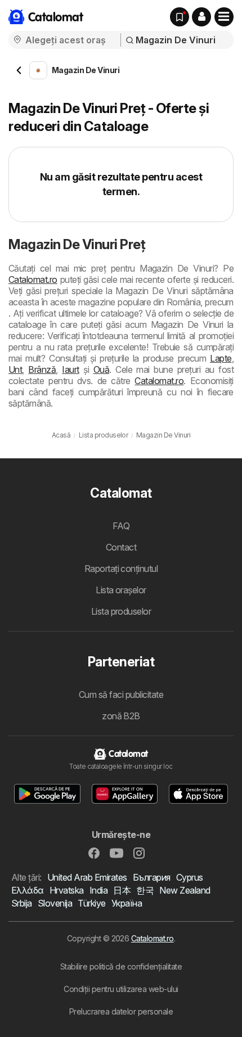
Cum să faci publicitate (121, 694)
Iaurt (70, 369)
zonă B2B (121, 716)
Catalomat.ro (32, 279)
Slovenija (55, 903)
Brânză (42, 369)
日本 (122, 890)
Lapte (220, 358)
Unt (15, 369)
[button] (201, 16)
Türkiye (91, 903)
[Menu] (224, 16)
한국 (145, 890)
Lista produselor (121, 611)
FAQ (121, 525)
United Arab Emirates (87, 877)
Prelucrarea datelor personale (121, 1011)
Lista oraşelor (121, 590)
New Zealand (184, 890)
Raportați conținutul (121, 568)
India (98, 890)
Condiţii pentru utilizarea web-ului (121, 989)
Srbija (21, 903)
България (152, 877)
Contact (121, 547)
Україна (126, 903)
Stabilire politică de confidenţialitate (121, 966)
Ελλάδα (27, 890)
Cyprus (189, 877)
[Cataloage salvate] (179, 16)
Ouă (101, 369)
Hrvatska (67, 890)
